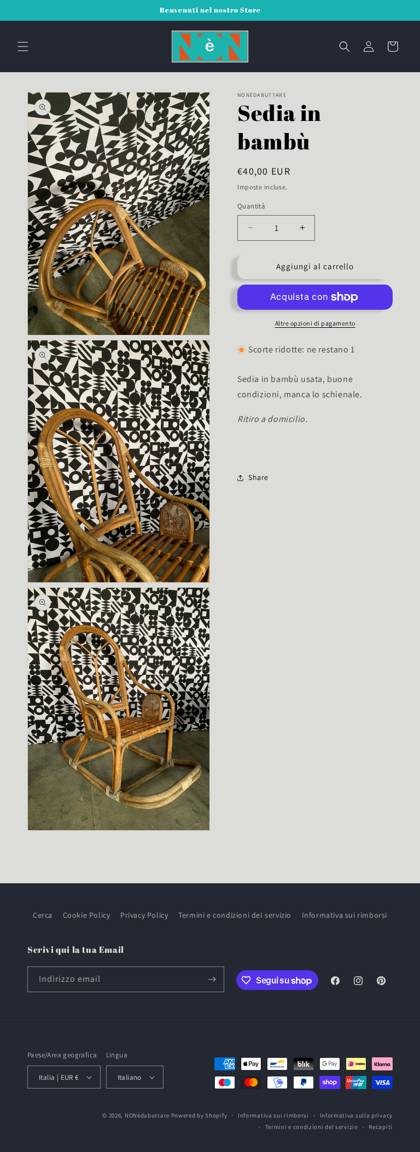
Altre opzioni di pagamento (315, 323)
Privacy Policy (144, 915)
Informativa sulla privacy (356, 1115)
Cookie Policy (86, 915)
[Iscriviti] (212, 979)
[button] (23, 46)
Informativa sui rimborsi (344, 915)
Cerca (42, 915)
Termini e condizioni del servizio (234, 915)
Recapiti (381, 1127)
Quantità (251, 206)
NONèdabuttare (147, 1115)
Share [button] (258, 477)
